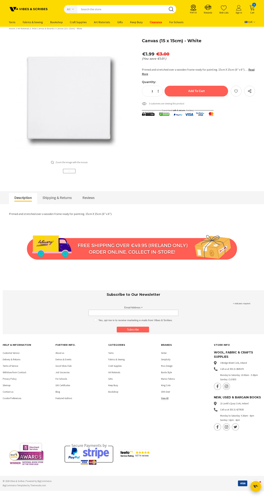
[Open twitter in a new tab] (235, 427)
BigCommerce (44, 481)
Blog (57, 391)
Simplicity (165, 359)
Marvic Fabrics (168, 378)
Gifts (110, 378)
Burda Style (166, 372)
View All (164, 398)
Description (23, 197)
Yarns (111, 353)
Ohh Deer (165, 391)
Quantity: (149, 82)
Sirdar (164, 353)
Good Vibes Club (63, 365)
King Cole (165, 385)
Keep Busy (113, 385)
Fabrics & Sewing (116, 359)
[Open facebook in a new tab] (217, 386)
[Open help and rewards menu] (255, 486)
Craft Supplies (115, 365)
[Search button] (171, 9)
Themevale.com (38, 485)
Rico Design (167, 365)
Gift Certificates (62, 385)
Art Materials (114, 372)
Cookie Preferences (12, 398)
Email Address (133, 307)
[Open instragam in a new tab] (226, 386)
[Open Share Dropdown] (249, 91)
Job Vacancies (62, 372)
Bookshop (113, 391)
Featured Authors (63, 398)
